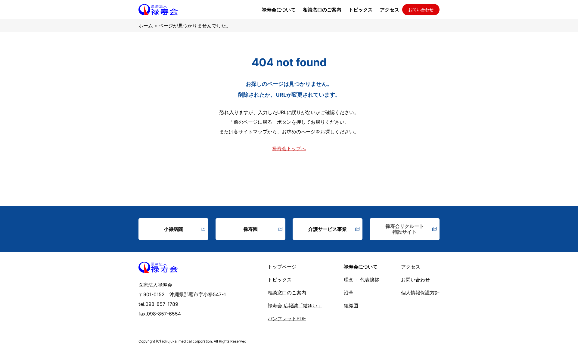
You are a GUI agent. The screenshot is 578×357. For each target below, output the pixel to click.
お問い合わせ (421, 9)
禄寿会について (361, 267)
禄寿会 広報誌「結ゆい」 (295, 306)
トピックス (280, 280)
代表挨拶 (369, 280)
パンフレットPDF (287, 318)
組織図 (351, 306)
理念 (348, 280)
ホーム (145, 26)
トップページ (282, 267)
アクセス (410, 267)
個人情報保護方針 (420, 293)
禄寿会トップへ (289, 148)
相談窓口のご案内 (287, 293)
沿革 (348, 293)
